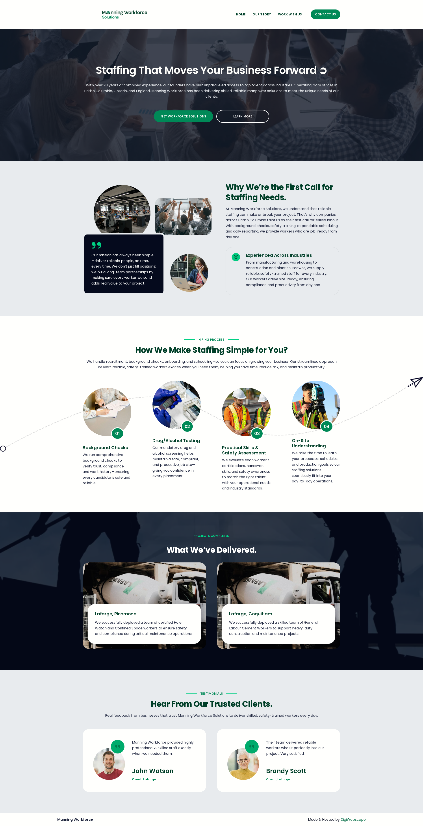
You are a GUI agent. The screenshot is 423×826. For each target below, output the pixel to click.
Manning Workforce (75, 819)
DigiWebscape (353, 819)
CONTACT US (325, 14)
